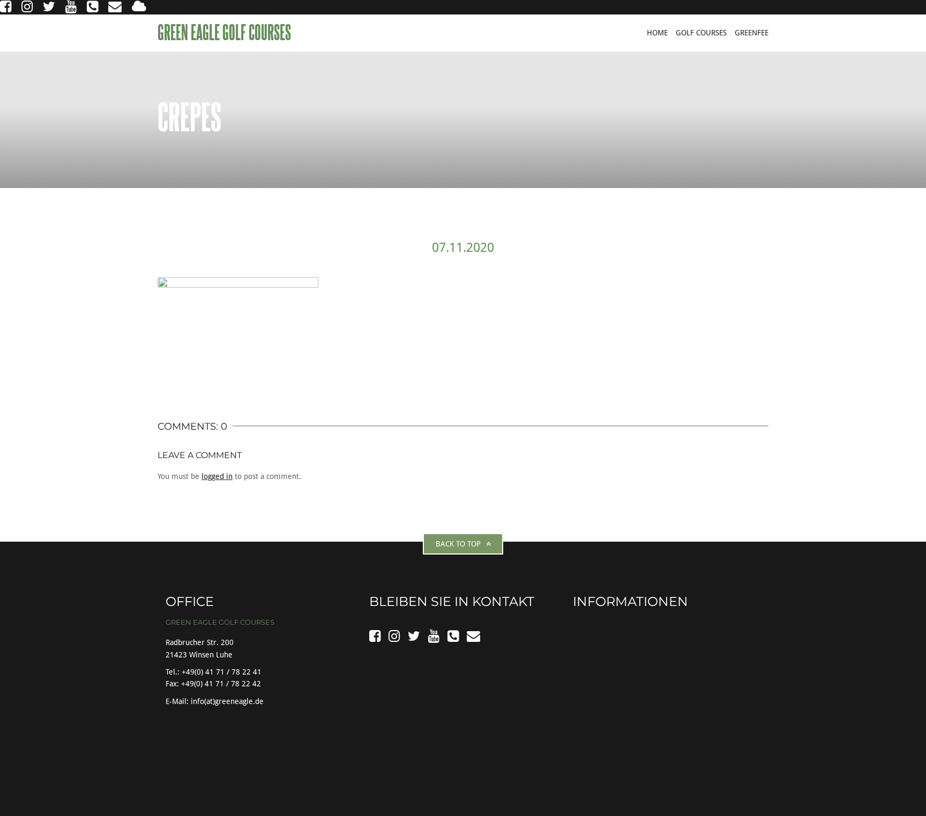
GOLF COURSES (701, 32)
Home (657, 32)
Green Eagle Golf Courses (226, 32)
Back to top (458, 544)
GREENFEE (751, 32)
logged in (217, 476)
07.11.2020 (463, 247)
